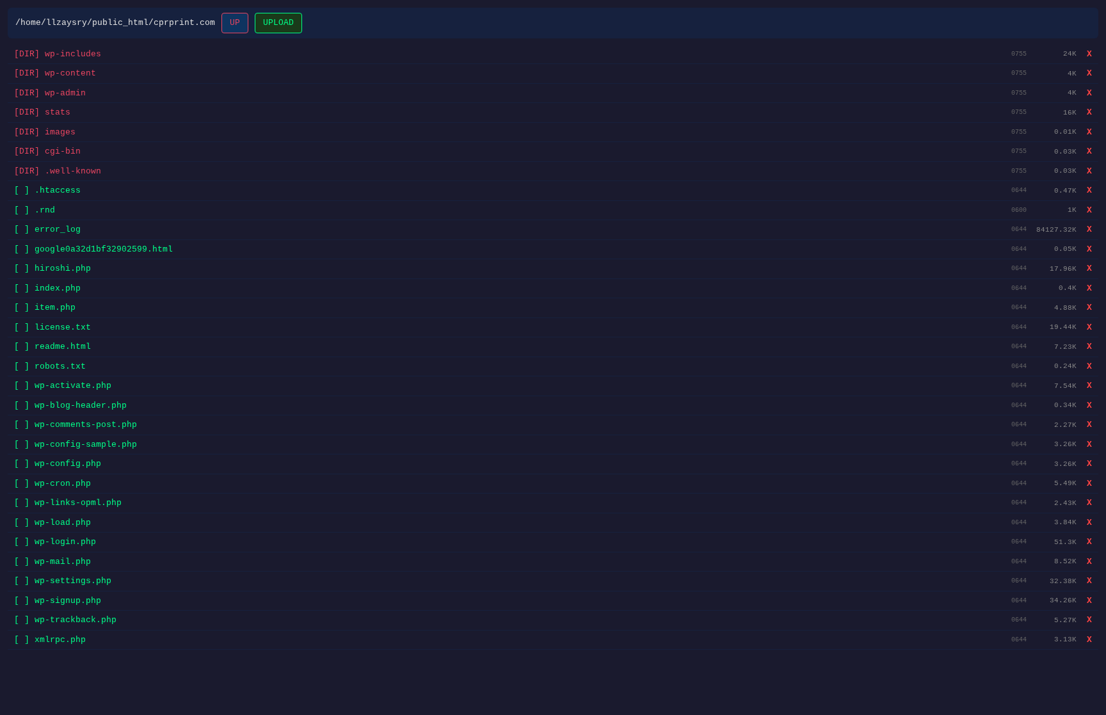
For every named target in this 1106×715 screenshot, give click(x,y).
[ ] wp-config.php (57, 464)
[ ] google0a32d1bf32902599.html (93, 249)
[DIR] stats (42, 112)
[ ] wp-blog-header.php (70, 405)
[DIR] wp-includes (57, 54)
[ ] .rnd (34, 210)
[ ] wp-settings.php (62, 581)
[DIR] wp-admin (50, 93)
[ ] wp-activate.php (62, 385)
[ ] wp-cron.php (52, 483)
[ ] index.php (47, 288)
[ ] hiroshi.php (52, 268)
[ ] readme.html (52, 346)
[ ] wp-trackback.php (65, 620)
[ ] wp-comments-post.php (75, 425)
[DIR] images (45, 132)
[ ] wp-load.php (52, 522)
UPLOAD (278, 23)
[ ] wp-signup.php (57, 601)
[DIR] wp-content (55, 73)
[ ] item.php (45, 307)
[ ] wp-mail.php (52, 561)
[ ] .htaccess (47, 190)
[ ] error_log (47, 229)
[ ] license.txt (52, 327)
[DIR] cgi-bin (47, 151)
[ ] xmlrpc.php (50, 640)
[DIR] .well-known (57, 171)
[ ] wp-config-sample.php (75, 444)
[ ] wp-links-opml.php (68, 503)
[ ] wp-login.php (55, 542)
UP (235, 23)
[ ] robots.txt (50, 366)
